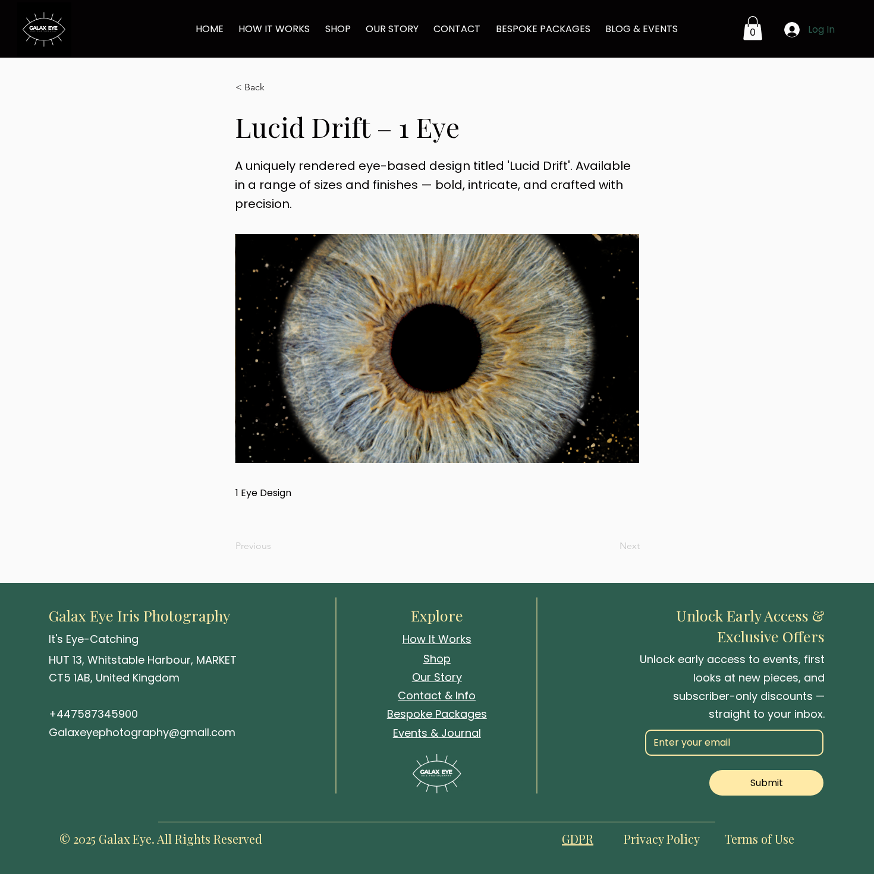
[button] (274, 87)
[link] (753, 28)
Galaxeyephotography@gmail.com (142, 732)
